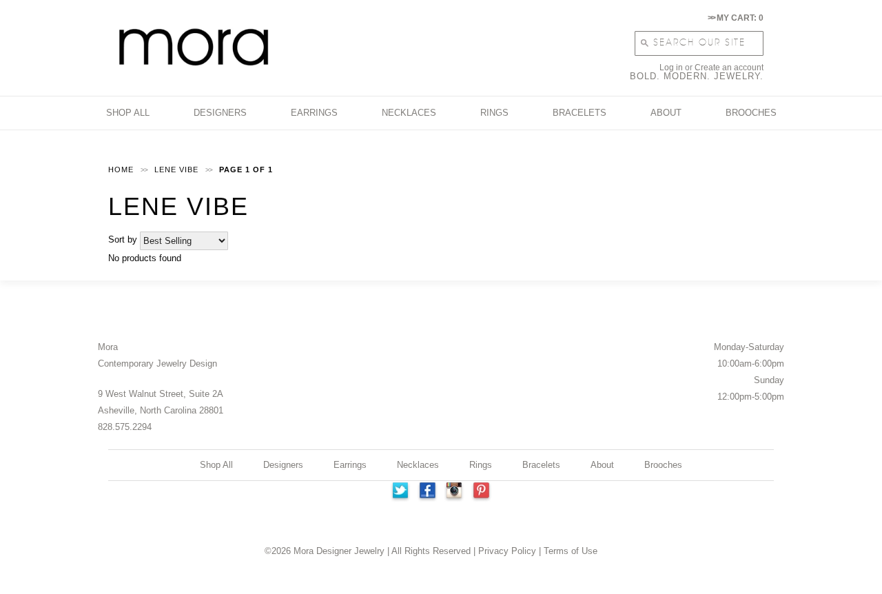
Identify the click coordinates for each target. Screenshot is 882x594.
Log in (671, 67)
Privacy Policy (507, 551)
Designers (283, 465)
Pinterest (482, 492)
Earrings (350, 465)
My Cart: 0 (735, 18)
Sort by (122, 239)
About (602, 465)
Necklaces (418, 465)
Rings (480, 465)
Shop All (216, 465)
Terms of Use (570, 551)
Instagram (455, 492)
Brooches (663, 465)
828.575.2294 (125, 427)
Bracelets (541, 465)
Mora (108, 347)
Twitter (400, 492)
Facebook (427, 492)
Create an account (729, 67)
